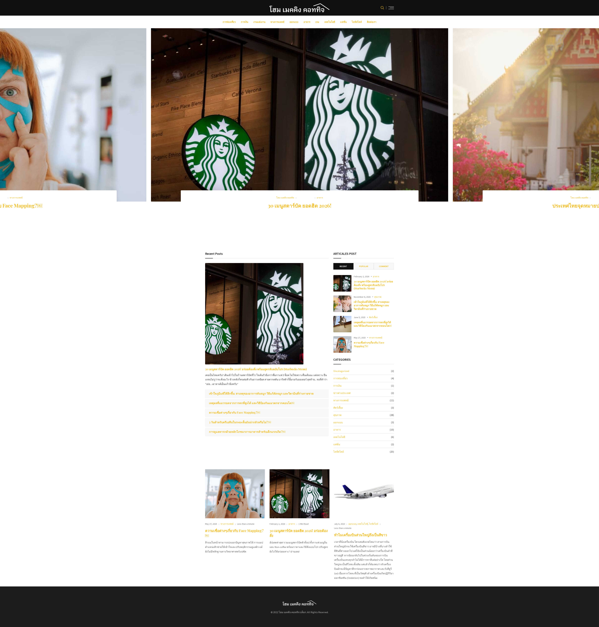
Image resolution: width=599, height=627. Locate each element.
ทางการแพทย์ (277, 21)
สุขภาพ (377, 296)
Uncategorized (341, 371)
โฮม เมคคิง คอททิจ (285, 197)
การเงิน (244, 21)
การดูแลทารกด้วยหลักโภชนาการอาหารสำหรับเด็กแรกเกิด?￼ (247, 432)
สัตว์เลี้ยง (373, 317)
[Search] (382, 7)
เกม (317, 21)
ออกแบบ (294, 21)
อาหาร (307, 21)
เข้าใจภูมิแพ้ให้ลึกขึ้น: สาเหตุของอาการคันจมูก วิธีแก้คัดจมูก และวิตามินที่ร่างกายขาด (261, 393)
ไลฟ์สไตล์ (357, 21)
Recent (343, 266)
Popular (363, 266)
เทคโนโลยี (329, 21)
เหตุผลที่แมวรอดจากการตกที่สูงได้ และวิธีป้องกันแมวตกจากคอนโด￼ (251, 403)
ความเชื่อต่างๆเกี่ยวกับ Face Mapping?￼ (234, 412)
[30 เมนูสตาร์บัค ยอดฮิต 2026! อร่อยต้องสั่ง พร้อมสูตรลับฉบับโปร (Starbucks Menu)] (254, 313)
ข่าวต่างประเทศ (342, 393)
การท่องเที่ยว (229, 21)
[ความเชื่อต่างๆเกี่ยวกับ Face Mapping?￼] (342, 344)
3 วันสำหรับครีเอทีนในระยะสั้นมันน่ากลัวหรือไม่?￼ (240, 422)
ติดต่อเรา (371, 21)
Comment (384, 266)
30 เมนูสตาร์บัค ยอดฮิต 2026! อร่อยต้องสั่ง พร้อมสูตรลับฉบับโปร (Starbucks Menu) (256, 369)
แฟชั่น (343, 21)
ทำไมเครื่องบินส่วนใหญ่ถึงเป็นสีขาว (361, 534)
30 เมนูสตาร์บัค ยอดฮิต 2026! (299, 205)
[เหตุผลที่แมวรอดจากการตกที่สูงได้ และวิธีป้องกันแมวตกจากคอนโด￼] (342, 324)
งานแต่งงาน (259, 21)
